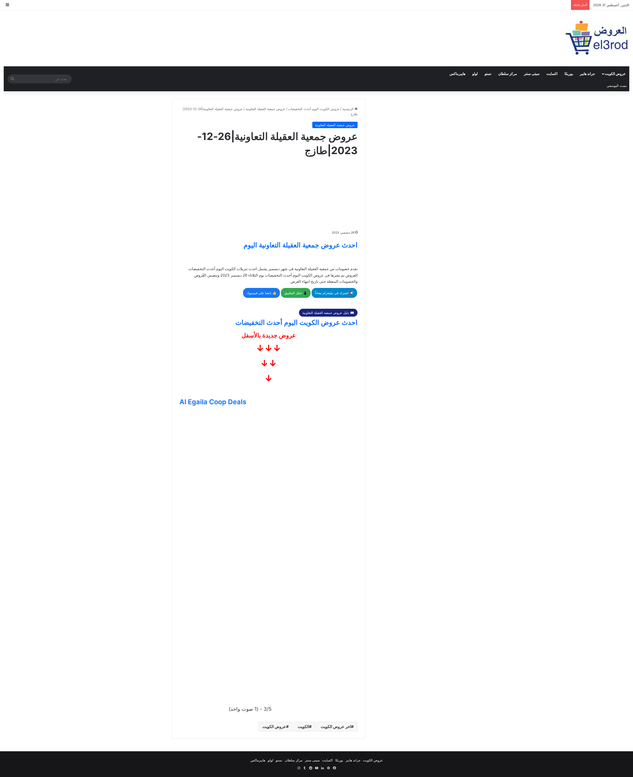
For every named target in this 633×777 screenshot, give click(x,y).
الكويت (303, 726)
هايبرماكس (457, 73)
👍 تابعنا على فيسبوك (261, 293)
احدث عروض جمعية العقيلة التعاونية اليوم (301, 245)
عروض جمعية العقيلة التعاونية (265, 109)
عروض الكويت (615, 73)
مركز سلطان (507, 73)
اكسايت (552, 73)
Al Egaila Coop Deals (213, 402)
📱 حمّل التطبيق (295, 293)
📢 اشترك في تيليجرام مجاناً (334, 293)
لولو (475, 73)
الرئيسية (348, 109)
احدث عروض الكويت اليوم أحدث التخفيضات (296, 322)
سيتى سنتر (532, 73)
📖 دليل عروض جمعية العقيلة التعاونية (328, 313)
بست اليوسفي (617, 86)
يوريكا (569, 73)
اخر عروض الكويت (336, 726)
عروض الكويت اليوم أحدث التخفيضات (313, 109)
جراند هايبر (587, 73)
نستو (488, 73)
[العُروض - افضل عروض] (596, 38)
